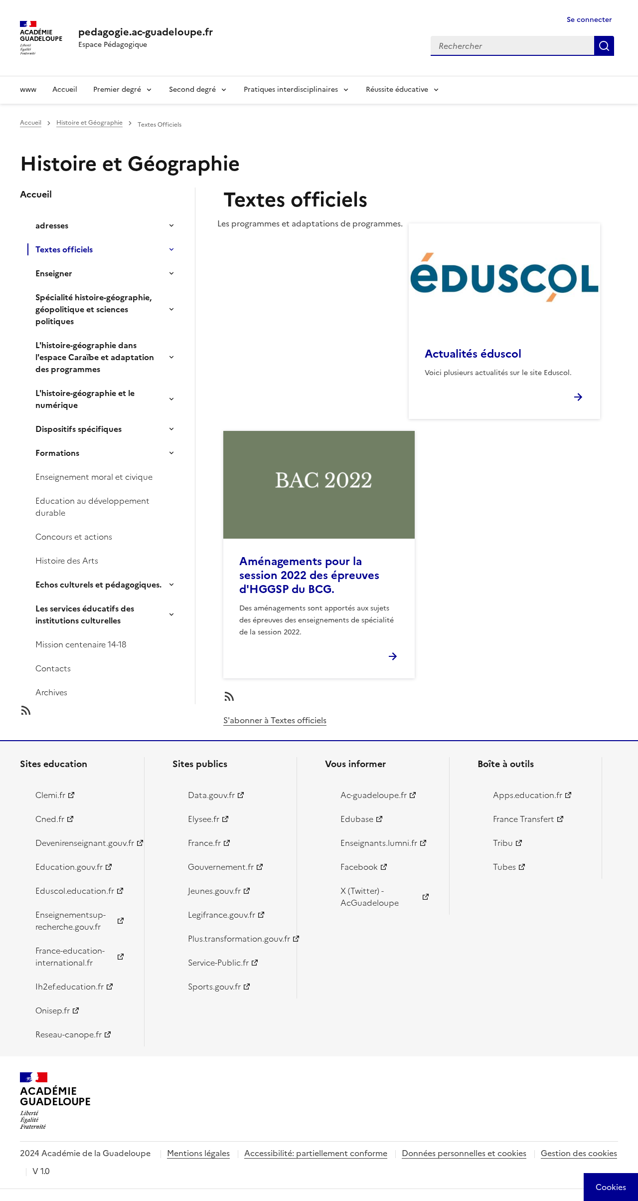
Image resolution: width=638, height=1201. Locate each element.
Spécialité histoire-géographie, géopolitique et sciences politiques (93, 309)
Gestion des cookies (579, 1153)
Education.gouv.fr (69, 867)
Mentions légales (198, 1153)
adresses (51, 225)
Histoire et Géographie (89, 122)
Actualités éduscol (473, 354)
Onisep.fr (52, 1010)
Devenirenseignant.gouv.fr (84, 843)
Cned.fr (49, 819)
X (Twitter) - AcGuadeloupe (369, 897)
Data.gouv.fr (211, 795)
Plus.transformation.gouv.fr (236, 939)
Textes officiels (64, 249)
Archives (51, 692)
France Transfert (523, 819)
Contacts (53, 668)
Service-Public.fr (218, 963)
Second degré (192, 89)
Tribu (503, 843)
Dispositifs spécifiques (78, 429)
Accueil (64, 89)
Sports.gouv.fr (214, 987)
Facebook (359, 867)
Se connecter (589, 19)
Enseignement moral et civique (94, 477)
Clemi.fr (50, 795)
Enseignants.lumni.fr (378, 843)
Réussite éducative (397, 89)
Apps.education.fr (527, 795)
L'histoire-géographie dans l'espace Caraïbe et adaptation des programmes (94, 357)
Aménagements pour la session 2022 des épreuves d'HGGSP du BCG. (309, 575)
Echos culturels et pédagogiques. (98, 585)
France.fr (204, 843)
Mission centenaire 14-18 (81, 644)
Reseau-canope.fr (68, 1034)
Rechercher (604, 46)
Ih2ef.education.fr (69, 987)
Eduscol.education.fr (74, 891)
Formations (57, 453)
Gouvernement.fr (221, 867)
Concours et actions (73, 537)
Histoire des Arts (66, 561)
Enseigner (53, 273)
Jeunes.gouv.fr (214, 891)
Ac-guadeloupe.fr (373, 795)
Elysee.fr (203, 819)
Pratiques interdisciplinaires (291, 89)
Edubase (356, 819)
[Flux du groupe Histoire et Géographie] (115, 710)
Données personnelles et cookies (464, 1153)
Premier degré (117, 89)
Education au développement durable (92, 507)
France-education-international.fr (70, 957)
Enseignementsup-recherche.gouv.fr (70, 921)
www (28, 89)
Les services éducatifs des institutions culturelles (84, 614)
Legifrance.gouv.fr (221, 915)
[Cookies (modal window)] (611, 1187)
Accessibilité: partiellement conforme (315, 1153)
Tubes (504, 867)
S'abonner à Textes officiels (274, 720)
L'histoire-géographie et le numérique (85, 399)
